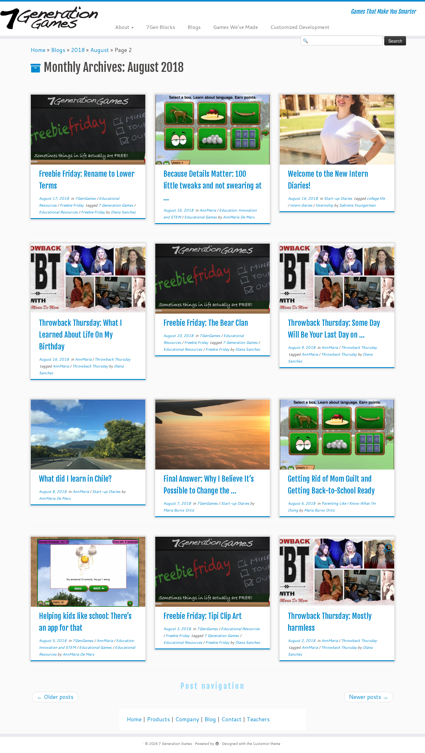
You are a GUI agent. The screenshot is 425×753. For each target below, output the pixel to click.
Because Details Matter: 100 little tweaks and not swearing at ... (212, 185)
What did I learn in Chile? (75, 479)
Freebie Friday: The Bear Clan (205, 323)
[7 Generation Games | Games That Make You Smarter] (49, 18)
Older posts (55, 697)
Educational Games (201, 217)
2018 (78, 50)
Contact (231, 719)
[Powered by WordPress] (217, 742)
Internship (324, 205)
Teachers (258, 719)
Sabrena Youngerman (357, 205)
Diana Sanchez (123, 212)
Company (187, 719)
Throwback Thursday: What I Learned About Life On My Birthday (80, 334)
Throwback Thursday (112, 359)
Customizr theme (266, 743)
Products (158, 719)
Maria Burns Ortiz (178, 510)
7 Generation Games (116, 205)
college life (376, 198)
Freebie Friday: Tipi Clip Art (202, 616)
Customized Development (299, 26)
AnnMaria (208, 210)
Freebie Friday (72, 205)
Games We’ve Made (235, 26)
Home (37, 50)
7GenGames (86, 198)
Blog (210, 719)
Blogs (194, 26)
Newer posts (368, 697)
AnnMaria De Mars (239, 217)
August (99, 50)
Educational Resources (59, 212)
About (123, 26)
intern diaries (301, 205)
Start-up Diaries (338, 198)
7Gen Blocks (160, 26)
